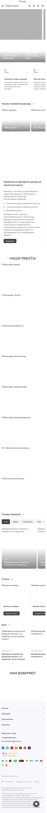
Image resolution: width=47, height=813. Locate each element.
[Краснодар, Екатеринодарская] (23, 431)
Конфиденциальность (23, 781)
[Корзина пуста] (42, 6)
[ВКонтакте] (3, 748)
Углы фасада (27, 522)
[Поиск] (34, 6)
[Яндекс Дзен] (20, 748)
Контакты (6, 725)
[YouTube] (11, 748)
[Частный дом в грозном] (23, 492)
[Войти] (38, 6)
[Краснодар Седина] (23, 278)
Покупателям (7, 719)
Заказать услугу (11, 613)
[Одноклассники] (16, 748)
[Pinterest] (25, 748)
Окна (6, 522)
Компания (6, 714)
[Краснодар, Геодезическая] (23, 400)
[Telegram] (7, 748)
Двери (15, 522)
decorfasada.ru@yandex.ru (12, 741)
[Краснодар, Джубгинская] (23, 370)
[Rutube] (29, 748)
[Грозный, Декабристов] (23, 339)
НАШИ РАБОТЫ (23, 258)
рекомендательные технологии (13, 790)
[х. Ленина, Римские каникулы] (23, 461)
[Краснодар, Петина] (23, 309)
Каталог (5, 708)
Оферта (36, 781)
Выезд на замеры (11, 606)
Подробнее (10, 241)
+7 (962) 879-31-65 (8, 738)
